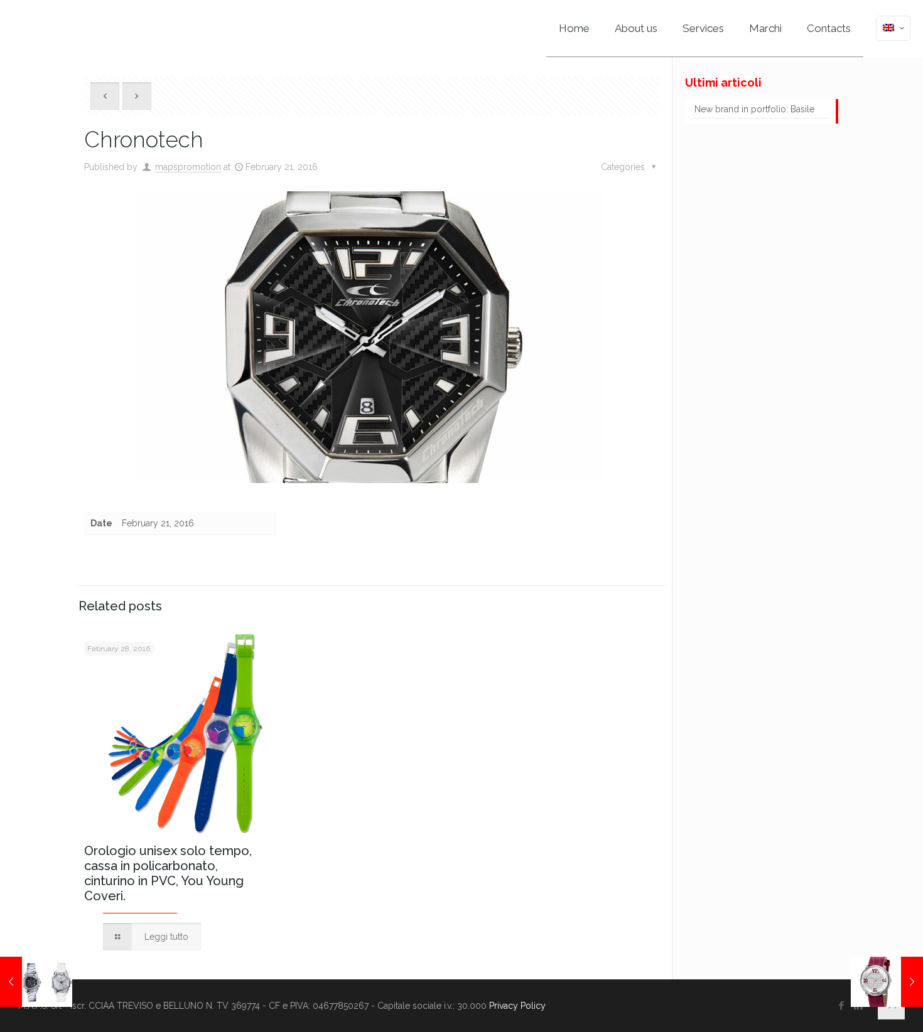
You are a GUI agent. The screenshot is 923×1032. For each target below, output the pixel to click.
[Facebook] (841, 1005)
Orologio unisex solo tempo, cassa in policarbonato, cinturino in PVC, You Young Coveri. (168, 873)
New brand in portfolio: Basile (754, 109)
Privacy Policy (517, 1006)
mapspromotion (188, 167)
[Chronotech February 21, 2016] (36, 982)
